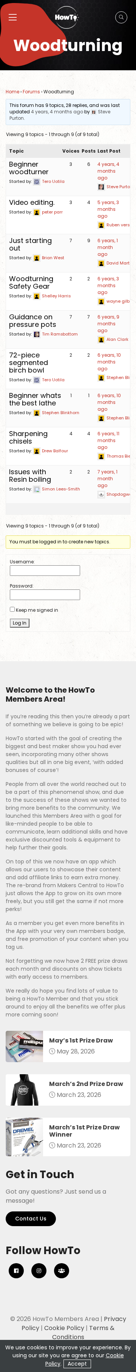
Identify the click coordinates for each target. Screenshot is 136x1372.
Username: (22, 561)
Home (12, 91)
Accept (77, 1363)
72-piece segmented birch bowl (28, 362)
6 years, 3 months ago (108, 285)
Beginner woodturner (29, 167)
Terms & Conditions (83, 1332)
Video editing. (31, 202)
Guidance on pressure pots (32, 320)
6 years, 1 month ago (107, 247)
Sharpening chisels (28, 437)
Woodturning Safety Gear (31, 282)
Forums (31, 91)
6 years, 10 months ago (109, 362)
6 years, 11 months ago (108, 440)
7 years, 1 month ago (107, 479)
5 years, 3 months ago (108, 209)
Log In (19, 623)
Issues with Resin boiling (30, 475)
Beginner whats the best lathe (35, 399)
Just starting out (30, 244)
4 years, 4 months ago (57, 111)
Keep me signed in (37, 610)
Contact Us (30, 1218)
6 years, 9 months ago (108, 324)
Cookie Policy (64, 1328)
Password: (22, 586)
